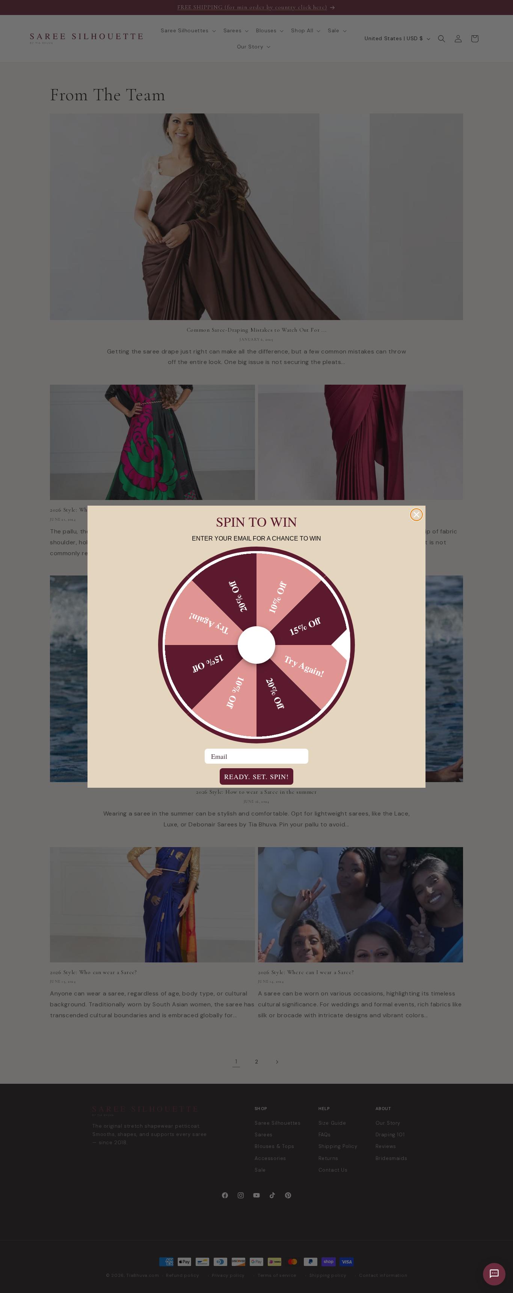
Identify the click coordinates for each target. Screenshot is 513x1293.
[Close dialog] (416, 515)
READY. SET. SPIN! (256, 776)
